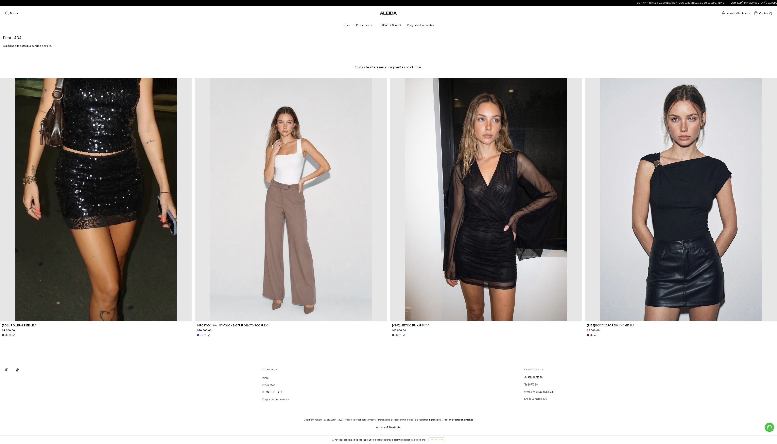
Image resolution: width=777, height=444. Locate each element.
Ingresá (731, 13)
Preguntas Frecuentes (420, 25)
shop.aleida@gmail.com (539, 391)
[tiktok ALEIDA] (17, 369)
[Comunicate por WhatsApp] (769, 427)
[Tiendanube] (388, 427)
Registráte (743, 13)
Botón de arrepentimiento (459, 420)
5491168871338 (533, 377)
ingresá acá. (435, 420)
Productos (363, 25)
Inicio (346, 25)
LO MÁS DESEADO (390, 25)
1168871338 (531, 384)
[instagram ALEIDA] (7, 369)
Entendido (437, 440)
